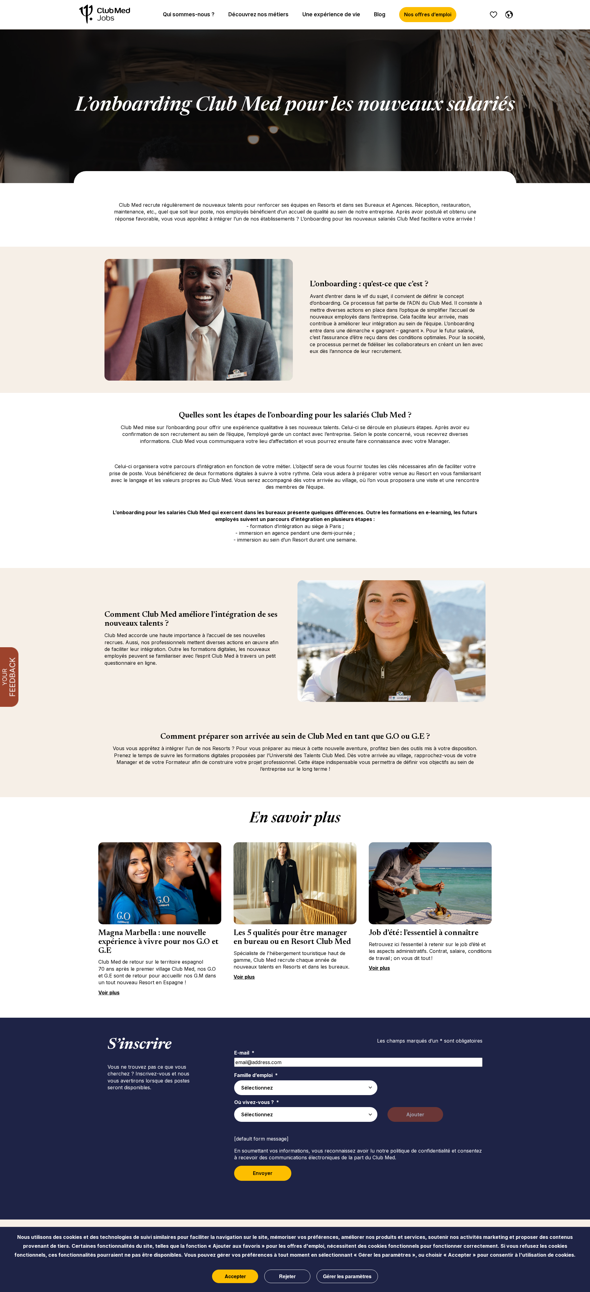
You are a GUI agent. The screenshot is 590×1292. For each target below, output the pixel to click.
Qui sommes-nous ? (188, 14)
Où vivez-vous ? (256, 1102)
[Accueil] (104, 15)
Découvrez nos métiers (258, 14)
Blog (379, 14)
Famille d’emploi (256, 1075)
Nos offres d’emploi (427, 14)
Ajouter (415, 1114)
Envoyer (263, 1173)
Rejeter (287, 1276)
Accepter (235, 1276)
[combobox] (305, 1087)
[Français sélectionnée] (507, 13)
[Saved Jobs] (493, 14)
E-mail (244, 1053)
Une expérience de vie (331, 14)
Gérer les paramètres (347, 1276)
